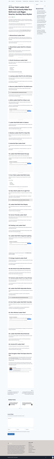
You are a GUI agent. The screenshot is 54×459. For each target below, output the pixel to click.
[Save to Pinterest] (9, 17)
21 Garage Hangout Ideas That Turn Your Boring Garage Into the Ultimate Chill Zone (41, 21)
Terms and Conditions (32, 449)
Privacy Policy (31, 448)
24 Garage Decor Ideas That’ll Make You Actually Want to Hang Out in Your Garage (41, 16)
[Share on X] (12, 17)
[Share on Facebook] (11, 17)
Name (9, 429)
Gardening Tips (31, 1)
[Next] (31, 404)
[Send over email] (14, 17)
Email (18, 429)
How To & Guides (31, 446)
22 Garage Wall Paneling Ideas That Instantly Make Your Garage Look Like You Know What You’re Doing (28, 392)
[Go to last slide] (9, 404)
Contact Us (30, 445)
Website (27, 429)
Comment (9, 418)
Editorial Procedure (32, 452)
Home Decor (10, 5)
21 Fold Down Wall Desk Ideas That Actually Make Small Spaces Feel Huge (13, 403)
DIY (44, 1)
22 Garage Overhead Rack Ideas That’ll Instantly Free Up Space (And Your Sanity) (41, 12)
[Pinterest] (45, 457)
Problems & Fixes (25, 1)
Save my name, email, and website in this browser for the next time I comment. (19, 431)
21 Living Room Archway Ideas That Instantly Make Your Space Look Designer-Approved (13, 392)
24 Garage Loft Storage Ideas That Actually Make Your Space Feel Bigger (27, 403)
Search (37, 4)
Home (9, 1)
